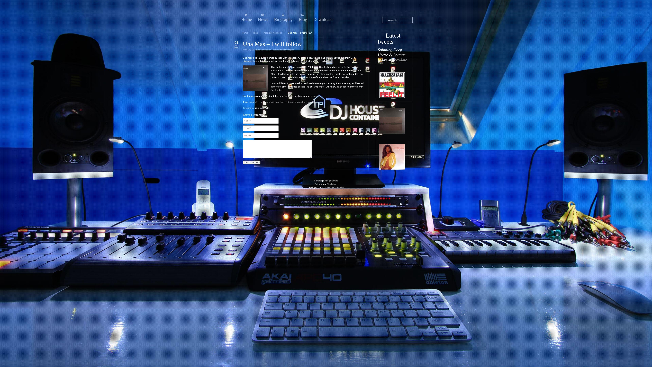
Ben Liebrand (267, 102)
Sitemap (334, 181)
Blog (255, 32)
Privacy (318, 184)
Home (245, 32)
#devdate (399, 60)
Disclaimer (332, 184)
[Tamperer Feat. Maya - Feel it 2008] (392, 96)
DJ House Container (260, 50)
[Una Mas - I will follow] (392, 132)
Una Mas (311, 102)
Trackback (248, 108)
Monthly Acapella (273, 32)
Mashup (279, 102)
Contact (318, 181)
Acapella (253, 102)
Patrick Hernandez (295, 102)
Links (326, 181)
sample (317, 96)
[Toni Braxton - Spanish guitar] (392, 168)
